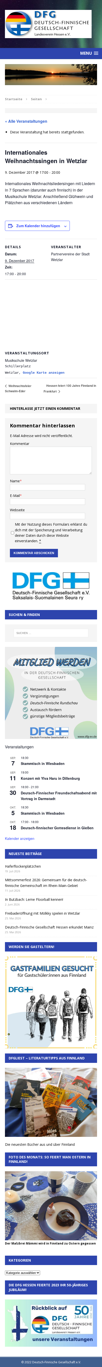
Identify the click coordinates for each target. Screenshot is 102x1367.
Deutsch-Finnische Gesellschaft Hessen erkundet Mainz (49, 927)
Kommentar (19, 443)
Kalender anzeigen (19, 838)
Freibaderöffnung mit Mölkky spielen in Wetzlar (42, 913)
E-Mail (15, 495)
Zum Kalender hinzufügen (38, 225)
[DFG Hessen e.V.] (51, 74)
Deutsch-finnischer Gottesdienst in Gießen (57, 827)
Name (15, 481)
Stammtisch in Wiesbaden (43, 763)
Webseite (17, 510)
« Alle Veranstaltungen (26, 121)
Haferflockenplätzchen (23, 866)
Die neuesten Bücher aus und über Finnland (40, 1144)
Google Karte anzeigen (43, 373)
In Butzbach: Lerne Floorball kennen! (34, 899)
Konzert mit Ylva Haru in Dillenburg (50, 778)
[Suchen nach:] (51, 633)
